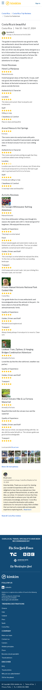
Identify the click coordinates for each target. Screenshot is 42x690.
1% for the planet (8, 677)
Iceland (4, 616)
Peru (3, 619)
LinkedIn (8, 587)
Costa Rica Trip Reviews (21, 13)
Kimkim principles (8, 646)
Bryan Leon (15, 447)
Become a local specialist (10, 654)
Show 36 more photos (10, 466)
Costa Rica (6, 13)
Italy (3, 612)
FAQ (3, 666)
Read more (27, 510)
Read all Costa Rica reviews (11, 516)
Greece (4, 608)
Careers (4, 643)
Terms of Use (29, 684)
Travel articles (7, 670)
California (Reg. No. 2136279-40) (11, 596)
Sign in (37, 3)
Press (4, 650)
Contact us (6, 639)
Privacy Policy (6, 687)
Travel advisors (7, 658)
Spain (3, 623)
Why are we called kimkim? (11, 674)
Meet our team (7, 635)
